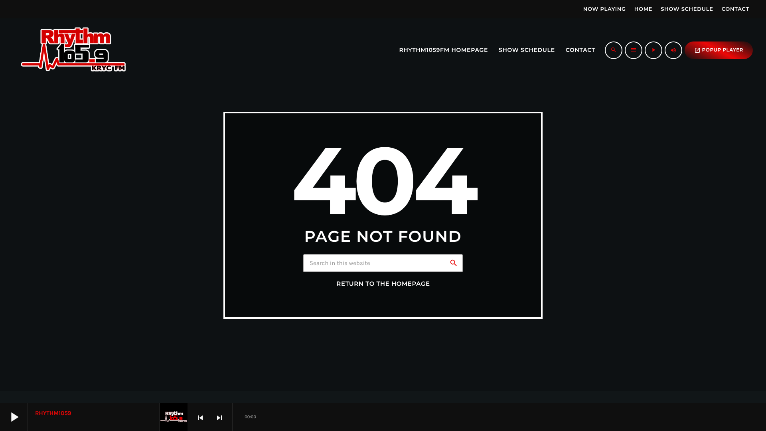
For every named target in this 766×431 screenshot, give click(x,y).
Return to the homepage (383, 283)
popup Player (718, 50)
